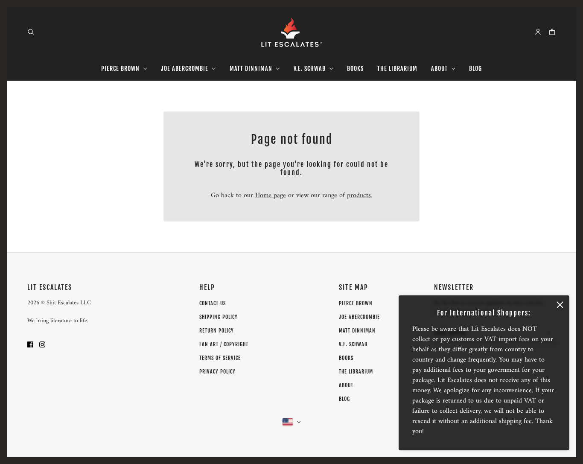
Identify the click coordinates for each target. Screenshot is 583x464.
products (359, 195)
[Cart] (552, 31)
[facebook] (30, 344)
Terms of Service (220, 358)
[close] (560, 305)
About (346, 385)
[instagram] (42, 344)
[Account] (538, 31)
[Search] (31, 31)
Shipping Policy (218, 317)
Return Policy (216, 330)
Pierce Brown (356, 303)
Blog (344, 399)
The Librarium (356, 371)
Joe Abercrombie (359, 317)
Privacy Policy (217, 371)
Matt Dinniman (357, 330)
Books (346, 358)
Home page (270, 195)
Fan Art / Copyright (223, 344)
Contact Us (212, 303)
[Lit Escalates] (292, 32)
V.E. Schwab (353, 344)
